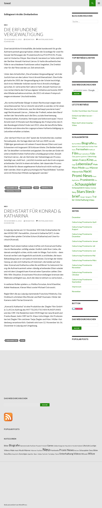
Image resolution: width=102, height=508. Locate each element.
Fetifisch (92, 150)
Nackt (88, 171)
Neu (6, 25)
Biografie (88, 143)
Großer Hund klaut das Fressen (85, 111)
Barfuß (74, 144)
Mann (75, 167)
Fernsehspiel (26, 188)
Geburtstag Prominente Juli (83, 246)
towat (7, 3)
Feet (95, 146)
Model (87, 168)
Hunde (74, 446)
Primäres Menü (99, 3)
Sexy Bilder (93, 450)
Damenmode (25, 446)
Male (95, 164)
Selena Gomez (90, 188)
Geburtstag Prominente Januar (85, 241)
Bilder (6, 446)
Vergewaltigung (13, 191)
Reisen (76, 450)
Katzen (79, 446)
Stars (81, 191)
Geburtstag (91, 156)
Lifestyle (86, 445)
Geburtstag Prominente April (84, 222)
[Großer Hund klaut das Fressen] (78, 68)
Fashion (91, 146)
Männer (94, 167)
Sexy (74, 192)
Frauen (38, 446)
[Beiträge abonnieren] (8, 417)
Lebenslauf (84, 164)
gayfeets (84, 156)
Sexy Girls (15, 454)
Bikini (79, 144)
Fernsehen (82, 149)
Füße (92, 153)
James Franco (79, 159)
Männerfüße (77, 171)
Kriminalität (47, 188)
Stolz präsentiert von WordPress (15, 505)
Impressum (76, 286)
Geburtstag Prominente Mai (83, 255)
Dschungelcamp (82, 146)
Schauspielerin (78, 188)
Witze (91, 453)
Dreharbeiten (11, 188)
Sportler (30, 454)
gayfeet (78, 156)
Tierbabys (51, 454)
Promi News (66, 450)
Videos (77, 453)
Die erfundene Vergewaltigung (23, 32)
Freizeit (44, 446)
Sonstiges (23, 454)
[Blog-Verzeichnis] (77, 308)
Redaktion (29, 39)
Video (91, 200)
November (76, 291)
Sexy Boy (8, 454)
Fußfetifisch (86, 154)
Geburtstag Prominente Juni (84, 251)
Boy (95, 144)
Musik (21, 450)
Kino (90, 160)
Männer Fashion (36, 450)
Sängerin (89, 197)
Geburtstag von (59, 446)
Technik (45, 454)
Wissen (84, 454)
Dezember (76, 217)
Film (36, 188)
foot (80, 154)
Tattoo (40, 454)
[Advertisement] (85, 39)
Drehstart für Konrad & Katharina (32, 213)
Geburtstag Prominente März (84, 260)
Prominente (87, 179)
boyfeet (74, 146)
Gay (73, 156)
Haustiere (68, 446)
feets (74, 150)
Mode (81, 167)
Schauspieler (85, 184)
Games (50, 445)
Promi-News (82, 175)
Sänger (82, 197)
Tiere (57, 454)
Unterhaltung (81, 200)
